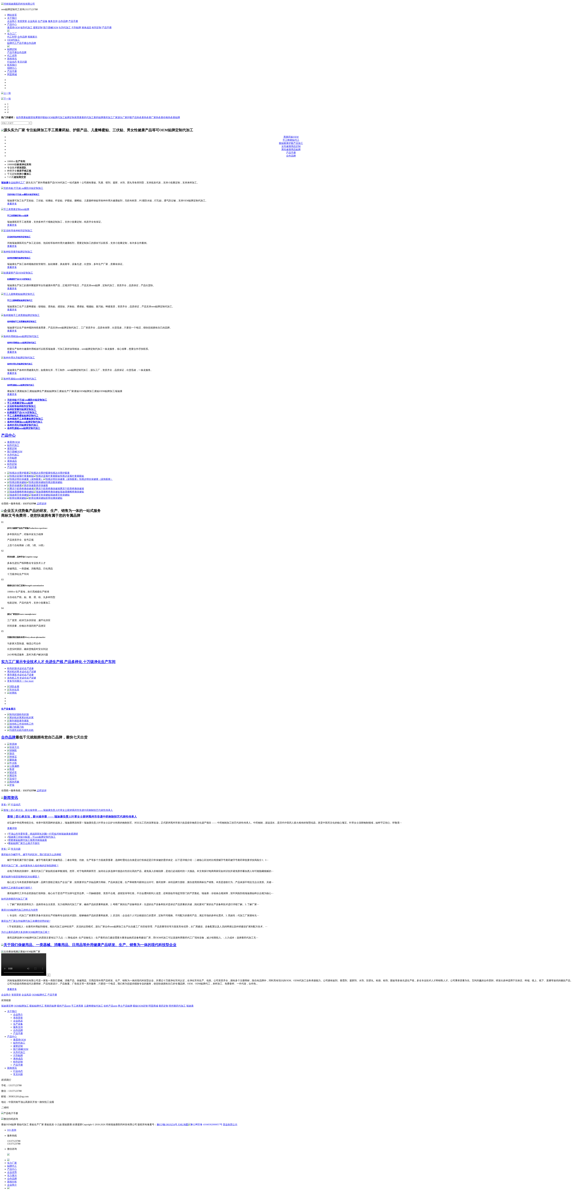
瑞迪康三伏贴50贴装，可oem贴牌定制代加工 (32, 837)
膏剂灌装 (20, 674)
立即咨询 (41, 503)
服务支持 (53, 21)
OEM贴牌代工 (39, 994)
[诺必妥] (12, 772)
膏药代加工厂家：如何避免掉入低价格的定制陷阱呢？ (30, 865)
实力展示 (12, 1175)
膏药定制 (163, 1006)
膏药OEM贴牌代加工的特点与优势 (19, 910)
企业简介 (12, 21)
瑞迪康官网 (7, 1006)
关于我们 (12, 18)
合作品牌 (63, 21)
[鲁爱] (10, 769)
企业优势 (12, 1172)
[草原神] (12, 744)
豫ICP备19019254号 (167, 1124)
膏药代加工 (88, 117)
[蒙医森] (12, 760)
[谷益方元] (13, 747)
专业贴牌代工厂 (13, 182)
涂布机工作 (21, 678)
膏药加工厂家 (110, 117)
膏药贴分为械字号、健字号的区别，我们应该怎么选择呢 (31, 854)
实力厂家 (12, 1163)
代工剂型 (12, 37)
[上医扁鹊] (13, 766)
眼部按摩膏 (34, 117)
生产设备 (42, 21)
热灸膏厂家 (150, 117)
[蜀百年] (12, 775)
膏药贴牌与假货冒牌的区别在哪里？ (20, 876)
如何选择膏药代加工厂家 (14, 899)
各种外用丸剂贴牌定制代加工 (20, 364)
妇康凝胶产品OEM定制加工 (19, 279)
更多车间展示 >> (20, 681)
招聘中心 (12, 68)
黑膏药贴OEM (291, 137)
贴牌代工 (12, 43)
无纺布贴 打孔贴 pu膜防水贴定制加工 (23, 194)
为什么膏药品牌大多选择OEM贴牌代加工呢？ (25, 932)
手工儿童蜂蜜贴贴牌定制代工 (20, 300)
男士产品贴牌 (125, 1006)
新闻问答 (12, 1181)
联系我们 (12, 65)
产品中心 (12, 24)
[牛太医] (12, 763)
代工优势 (12, 55)
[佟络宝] (12, 756)
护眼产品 (132, 117)
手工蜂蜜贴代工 (291, 140)
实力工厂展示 (58, 662)
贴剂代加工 (26, 27)
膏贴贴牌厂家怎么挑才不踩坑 (24, 843)
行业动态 (12, 62)
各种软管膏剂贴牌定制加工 (19, 258)
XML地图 (183, 1124)
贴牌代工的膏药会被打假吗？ (16, 887)
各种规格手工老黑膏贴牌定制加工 (21, 321)
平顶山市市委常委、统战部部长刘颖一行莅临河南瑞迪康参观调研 (43, 834)
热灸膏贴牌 (174, 117)
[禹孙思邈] (13, 782)
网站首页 (12, 15)
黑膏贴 (24, 117)
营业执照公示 (230, 1124)
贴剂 (18, 117)
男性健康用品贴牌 (291, 149)
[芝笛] (10, 785)
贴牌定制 (12, 49)
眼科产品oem (64, 1006)
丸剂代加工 (65, 27)
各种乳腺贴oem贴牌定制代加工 (20, 385)
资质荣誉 (22, 21)
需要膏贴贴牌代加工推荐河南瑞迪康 (27, 840)
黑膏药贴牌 (50, 1006)
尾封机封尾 (21, 671)
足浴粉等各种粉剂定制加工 (19, 237)
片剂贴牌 (76, 27)
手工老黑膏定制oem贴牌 (17, 215)
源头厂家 (122, 117)
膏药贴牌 (98, 117)
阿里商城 (12, 74)
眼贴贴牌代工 (36, 1006)
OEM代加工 (13, 40)
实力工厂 (12, 33)
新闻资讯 (12, 58)
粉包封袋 (20, 668)
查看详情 (12, 828)
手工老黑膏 (77, 1006)
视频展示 (32, 37)
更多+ (4, 804)
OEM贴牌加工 (21, 1006)
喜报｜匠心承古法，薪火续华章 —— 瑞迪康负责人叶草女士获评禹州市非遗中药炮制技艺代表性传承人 (72, 816)
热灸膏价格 (162, 117)
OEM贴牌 (52, 117)
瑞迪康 (190, 1006)
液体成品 (86, 27)
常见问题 (22, 62)
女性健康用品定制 (291, 146)
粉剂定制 (96, 27)
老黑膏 (78, 117)
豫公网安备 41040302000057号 (206, 1124)
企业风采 (32, 21)
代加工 (61, 117)
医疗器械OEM (50, 27)
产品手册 (73, 21)
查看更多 (12, 203)
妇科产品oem (110, 1006)
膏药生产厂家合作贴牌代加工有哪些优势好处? (25, 921)
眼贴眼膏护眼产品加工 (291, 143)
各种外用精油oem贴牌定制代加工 (21, 342)
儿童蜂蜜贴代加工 (93, 1006)
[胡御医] (12, 750)
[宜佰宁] (12, 778)
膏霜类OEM (13, 27)
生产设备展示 (8, 709)
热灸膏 (140, 117)
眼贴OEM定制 (140, 1006)
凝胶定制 (38, 27)
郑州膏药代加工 (177, 1006)
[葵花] (10, 753)
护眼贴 (43, 117)
